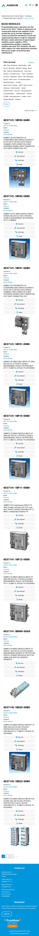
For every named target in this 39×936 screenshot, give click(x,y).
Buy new (20, 152)
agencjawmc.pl (24, 933)
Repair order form (7, 884)
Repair (20, 164)
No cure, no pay (6, 894)
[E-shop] (30, 5)
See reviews (12, 926)
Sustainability (6, 896)
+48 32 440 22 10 (7, 879)
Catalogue (28, 16)
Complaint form (6, 886)
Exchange (21, 160)
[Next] (16, 856)
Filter (6, 104)
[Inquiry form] (33, 5)
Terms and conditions (8, 889)
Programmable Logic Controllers (13, 18)
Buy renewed (21, 156)
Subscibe (6, 914)
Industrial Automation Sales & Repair (13, 16)
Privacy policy (6, 892)
